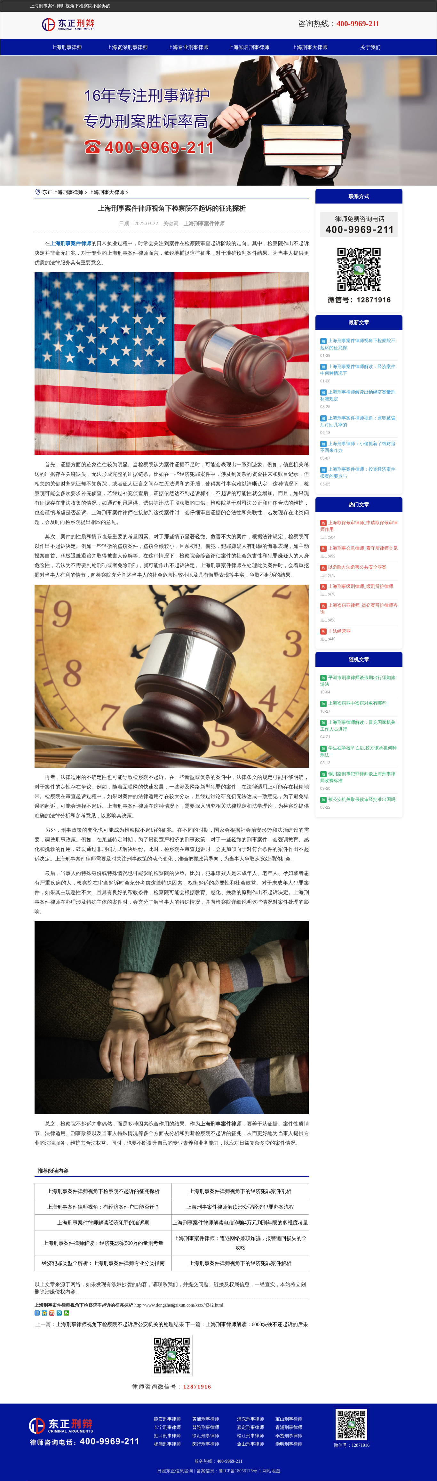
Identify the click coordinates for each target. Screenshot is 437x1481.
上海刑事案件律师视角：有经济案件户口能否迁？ (103, 1207)
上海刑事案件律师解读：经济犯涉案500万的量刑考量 (103, 1243)
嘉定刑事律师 (250, 1427)
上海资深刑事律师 (127, 47)
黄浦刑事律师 (205, 1419)
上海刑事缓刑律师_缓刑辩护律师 (357, 586)
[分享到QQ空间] (44, 1313)
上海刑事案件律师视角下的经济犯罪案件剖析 (240, 1191)
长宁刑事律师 (167, 1427)
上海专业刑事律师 (188, 47)
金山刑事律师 (250, 1444)
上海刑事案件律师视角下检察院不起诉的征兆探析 (103, 1191)
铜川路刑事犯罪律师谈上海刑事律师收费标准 (357, 777)
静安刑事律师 (167, 1419)
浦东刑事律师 (250, 1419)
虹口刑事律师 (167, 1435)
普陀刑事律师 (205, 1427)
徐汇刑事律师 (205, 1435)
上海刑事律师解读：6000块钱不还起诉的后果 (257, 1324)
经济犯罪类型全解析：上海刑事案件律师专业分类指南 (103, 1263)
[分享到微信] (66, 1313)
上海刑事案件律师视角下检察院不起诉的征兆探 (357, 344)
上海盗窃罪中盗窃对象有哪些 (354, 703)
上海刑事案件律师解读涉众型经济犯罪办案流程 (240, 1207)
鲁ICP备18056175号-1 (240, 1471)
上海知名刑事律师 (248, 47)
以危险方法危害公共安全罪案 (354, 567)
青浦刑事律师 (288, 1427)
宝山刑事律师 (288, 1419)
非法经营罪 (336, 631)
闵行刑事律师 (205, 1444)
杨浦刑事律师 (167, 1444)
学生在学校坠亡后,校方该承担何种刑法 (358, 751)
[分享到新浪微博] (52, 1313)
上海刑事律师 (66, 47)
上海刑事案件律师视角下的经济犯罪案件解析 (240, 1263)
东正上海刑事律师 (62, 192)
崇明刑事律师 (288, 1444)
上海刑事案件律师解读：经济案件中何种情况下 (357, 370)
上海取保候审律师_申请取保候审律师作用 (359, 526)
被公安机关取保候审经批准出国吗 (358, 799)
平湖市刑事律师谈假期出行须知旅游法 (357, 681)
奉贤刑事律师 (288, 1435)
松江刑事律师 (250, 1435)
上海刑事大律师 (310, 47)
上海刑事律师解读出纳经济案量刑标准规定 (357, 395)
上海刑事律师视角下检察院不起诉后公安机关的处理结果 (120, 1324)
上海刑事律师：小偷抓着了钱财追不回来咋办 (357, 447)
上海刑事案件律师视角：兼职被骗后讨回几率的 (357, 421)
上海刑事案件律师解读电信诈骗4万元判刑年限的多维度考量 (240, 1222)
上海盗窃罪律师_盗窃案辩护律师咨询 (359, 608)
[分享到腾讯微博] (59, 1313)
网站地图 (271, 1471)
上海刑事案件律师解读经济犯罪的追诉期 (103, 1222)
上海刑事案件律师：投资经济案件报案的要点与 (357, 472)
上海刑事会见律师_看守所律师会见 (360, 548)
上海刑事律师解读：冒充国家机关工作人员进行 (357, 726)
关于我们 (370, 47)
